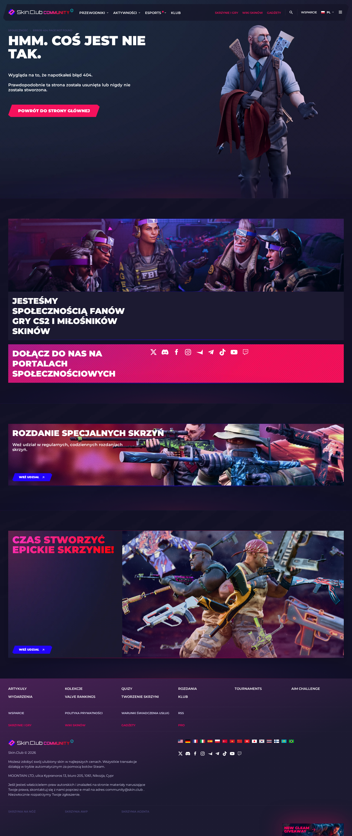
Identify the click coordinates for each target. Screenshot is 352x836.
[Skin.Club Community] (40, 12)
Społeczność (18, 30)
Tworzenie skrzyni (140, 697)
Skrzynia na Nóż (22, 811)
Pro (181, 725)
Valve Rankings (80, 697)
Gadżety (274, 13)
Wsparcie (309, 12)
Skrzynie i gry (226, 13)
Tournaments (248, 689)
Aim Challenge (305, 689)
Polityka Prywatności (84, 713)
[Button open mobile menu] (340, 12)
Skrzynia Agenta (135, 811)
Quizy (126, 689)
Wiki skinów (252, 13)
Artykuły (17, 689)
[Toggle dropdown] (107, 12)
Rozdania (187, 689)
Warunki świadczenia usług (145, 713)
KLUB (176, 13)
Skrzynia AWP (76, 811)
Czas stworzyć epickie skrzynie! (63, 545)
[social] (180, 753)
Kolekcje (74, 689)
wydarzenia (20, 697)
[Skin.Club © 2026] (40, 743)
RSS (181, 713)
